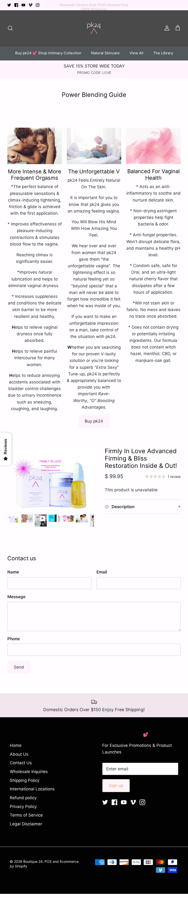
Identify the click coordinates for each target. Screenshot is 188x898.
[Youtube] (23, 5)
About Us (19, 754)
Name (13, 572)
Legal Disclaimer (26, 823)
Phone (13, 638)
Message (16, 596)
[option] (50, 478)
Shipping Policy (24, 780)
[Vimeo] (30, 5)
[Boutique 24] (94, 28)
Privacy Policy (23, 806)
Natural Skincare (105, 53)
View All (136, 53)
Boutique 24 (33, 861)
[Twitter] (9, 5)
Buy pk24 (94, 421)
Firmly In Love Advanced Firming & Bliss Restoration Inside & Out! (141, 458)
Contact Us (21, 762)
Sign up (116, 785)
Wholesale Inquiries (29, 771)
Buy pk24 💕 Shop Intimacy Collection (48, 53)
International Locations (32, 788)
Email (101, 572)
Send (19, 667)
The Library (163, 53)
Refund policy (23, 797)
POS (48, 861)
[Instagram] (37, 5)
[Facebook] (16, 5)
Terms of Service (26, 815)
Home (16, 745)
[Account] (166, 28)
